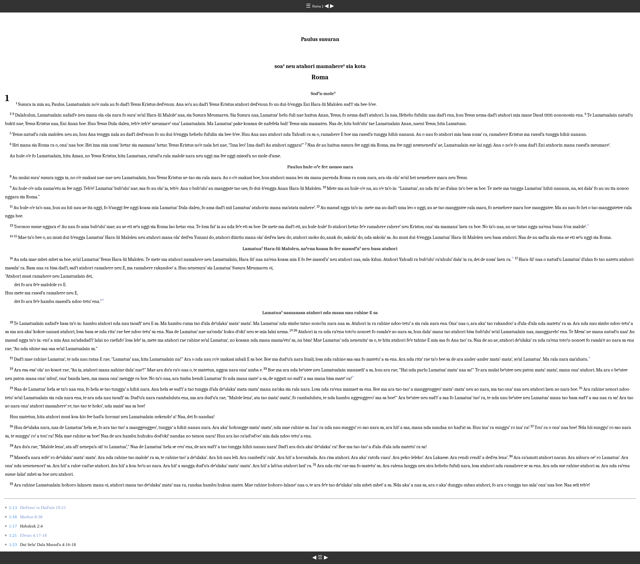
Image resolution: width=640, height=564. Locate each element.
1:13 (13, 507)
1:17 (13, 526)
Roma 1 (318, 6)
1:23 (13, 544)
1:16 (13, 516)
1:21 (13, 535)
